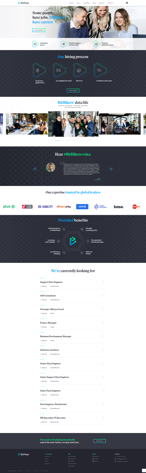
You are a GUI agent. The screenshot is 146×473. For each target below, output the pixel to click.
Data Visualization (72, 463)
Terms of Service (28, 470)
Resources (47, 463)
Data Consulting (72, 456)
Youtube (96, 461)
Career (94, 3)
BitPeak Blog (96, 456)
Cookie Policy (35, 470)
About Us (47, 456)
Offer (46, 458)
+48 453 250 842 (121, 456)
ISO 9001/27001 (45, 470)
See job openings (39, 30)
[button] (9, 125)
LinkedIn (96, 458)
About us (71, 3)
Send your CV (99, 441)
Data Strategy (71, 466)
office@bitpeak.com (122, 458)
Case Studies (86, 3)
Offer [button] (78, 3)
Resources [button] (101, 3)
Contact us (110, 3)
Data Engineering (72, 458)
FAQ (40, 470)
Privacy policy (20, 470)
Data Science (71, 461)
